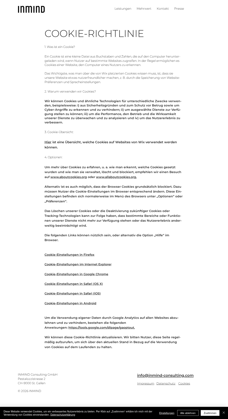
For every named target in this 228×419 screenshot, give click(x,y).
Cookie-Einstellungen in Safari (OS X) (74, 284)
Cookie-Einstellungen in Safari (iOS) (73, 293)
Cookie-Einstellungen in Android (70, 303)
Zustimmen (210, 413)
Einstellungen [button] (166, 413)
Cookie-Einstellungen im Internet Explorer (78, 264)
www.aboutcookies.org (68, 177)
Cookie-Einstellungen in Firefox (69, 254)
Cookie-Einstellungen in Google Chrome (76, 274)
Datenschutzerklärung (62, 414)
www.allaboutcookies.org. (116, 177)
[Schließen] (224, 413)
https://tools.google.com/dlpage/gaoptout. (101, 327)
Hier (48, 142)
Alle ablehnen (188, 413)
